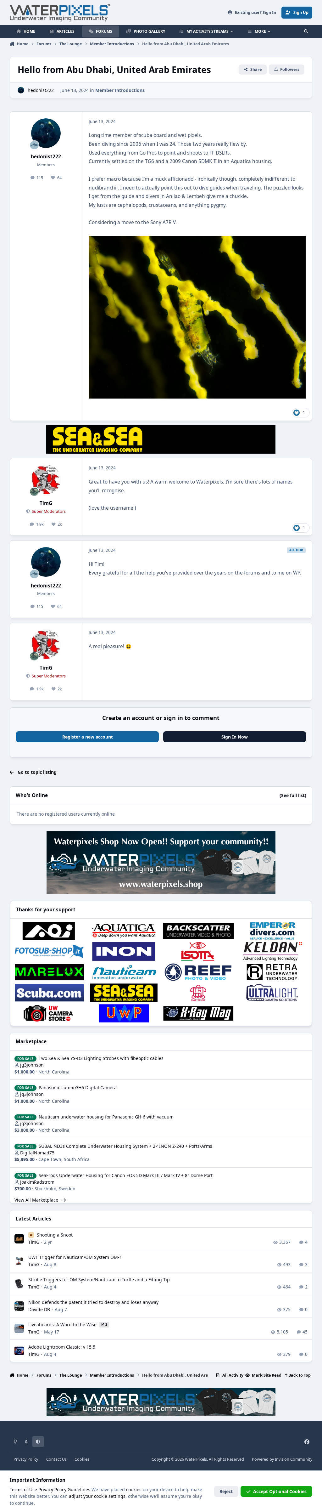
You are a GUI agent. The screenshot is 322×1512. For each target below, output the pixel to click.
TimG (46, 503)
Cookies (82, 1459)
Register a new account (87, 737)
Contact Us (56, 1459)
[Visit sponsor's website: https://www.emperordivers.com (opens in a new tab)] (272, 931)
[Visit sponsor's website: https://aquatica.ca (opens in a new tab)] (123, 931)
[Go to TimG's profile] (46, 479)
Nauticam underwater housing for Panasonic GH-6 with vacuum (106, 1117)
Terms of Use (23, 1489)
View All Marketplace (36, 1200)
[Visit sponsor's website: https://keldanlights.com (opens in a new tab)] (272, 951)
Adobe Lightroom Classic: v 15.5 (61, 1347)
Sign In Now (234, 737)
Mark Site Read (266, 1375)
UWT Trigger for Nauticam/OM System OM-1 (75, 1257)
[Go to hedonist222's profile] (21, 90)
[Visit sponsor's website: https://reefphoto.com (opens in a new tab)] (198, 972)
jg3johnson (32, 1065)
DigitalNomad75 (37, 1153)
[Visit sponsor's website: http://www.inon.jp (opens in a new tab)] (123, 951)
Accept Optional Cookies (280, 1491)
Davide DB (39, 1309)
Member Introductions (120, 90)
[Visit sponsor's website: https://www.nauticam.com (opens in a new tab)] (123, 972)
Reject (226, 1491)
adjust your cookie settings (97, 1496)
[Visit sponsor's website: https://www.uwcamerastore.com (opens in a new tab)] (49, 1013)
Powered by (282, 1459)
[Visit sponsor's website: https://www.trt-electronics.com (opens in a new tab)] (198, 993)
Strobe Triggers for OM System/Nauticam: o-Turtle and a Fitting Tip (99, 1280)
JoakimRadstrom (37, 1182)
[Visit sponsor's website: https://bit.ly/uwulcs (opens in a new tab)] (272, 993)
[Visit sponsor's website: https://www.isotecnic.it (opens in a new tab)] (198, 951)
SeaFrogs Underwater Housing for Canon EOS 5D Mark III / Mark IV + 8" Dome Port (126, 1175)
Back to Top (299, 1375)
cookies (134, 1489)
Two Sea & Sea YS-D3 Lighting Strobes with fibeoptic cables (101, 1058)
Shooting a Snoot (55, 1235)
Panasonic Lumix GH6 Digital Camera (78, 1087)
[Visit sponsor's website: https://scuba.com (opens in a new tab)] (49, 993)
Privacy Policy (26, 1459)
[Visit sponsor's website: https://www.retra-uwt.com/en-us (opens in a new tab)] (272, 972)
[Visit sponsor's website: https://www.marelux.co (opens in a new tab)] (49, 972)
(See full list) (293, 795)
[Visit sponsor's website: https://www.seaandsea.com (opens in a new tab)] (123, 993)
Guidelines (79, 1489)
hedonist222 (41, 90)
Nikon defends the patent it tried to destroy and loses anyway (93, 1302)
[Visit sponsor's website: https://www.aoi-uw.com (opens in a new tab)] (49, 931)
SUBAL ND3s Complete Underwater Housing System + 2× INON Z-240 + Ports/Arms (125, 1146)
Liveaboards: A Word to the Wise (63, 1325)
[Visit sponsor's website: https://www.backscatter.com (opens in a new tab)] (198, 931)
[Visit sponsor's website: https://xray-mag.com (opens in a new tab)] (198, 1013)
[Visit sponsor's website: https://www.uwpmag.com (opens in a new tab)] (123, 1013)
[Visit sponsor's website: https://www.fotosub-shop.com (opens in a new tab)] (49, 951)
